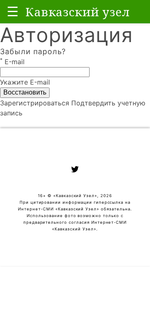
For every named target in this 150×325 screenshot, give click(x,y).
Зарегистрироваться (34, 103)
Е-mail (12, 62)
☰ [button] (13, 11)
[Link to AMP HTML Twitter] (75, 170)
